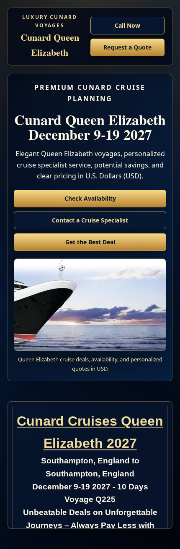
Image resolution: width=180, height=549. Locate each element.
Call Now (127, 25)
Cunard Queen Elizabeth (50, 36)
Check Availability (90, 198)
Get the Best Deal (90, 242)
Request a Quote (127, 47)
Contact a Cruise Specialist (90, 220)
